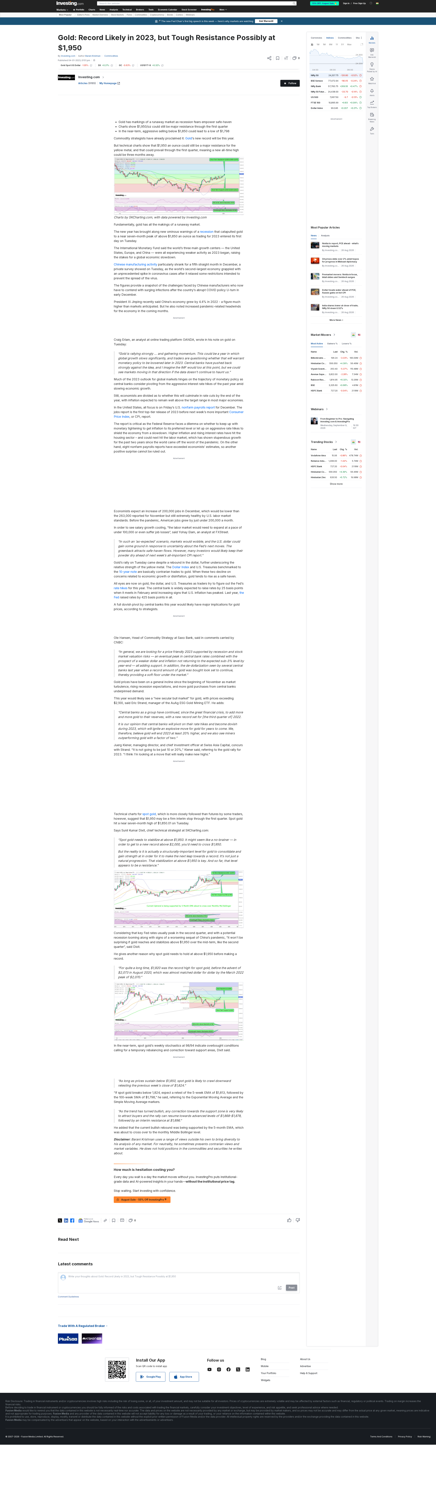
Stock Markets (117, 15)
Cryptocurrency (157, 15)
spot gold (149, 814)
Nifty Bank (316, 86)
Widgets (265, 1380)
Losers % (347, 343)
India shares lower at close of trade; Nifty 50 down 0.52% (340, 307)
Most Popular (65, 15)
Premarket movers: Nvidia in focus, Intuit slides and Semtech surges (340, 275)
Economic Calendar (167, 10)
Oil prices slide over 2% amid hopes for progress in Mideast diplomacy (340, 260)
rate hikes (120, 588)
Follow (292, 83)
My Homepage (108, 83)
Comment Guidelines (68, 1296)
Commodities (141, 15)
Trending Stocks (322, 442)
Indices (330, 38)
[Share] (269, 58)
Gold (188, 138)
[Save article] (278, 58)
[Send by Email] (122, 1220)
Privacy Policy (405, 1436)
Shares (359, 38)
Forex (129, 15)
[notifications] (371, 3)
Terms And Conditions (381, 1436)
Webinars (190, 15)
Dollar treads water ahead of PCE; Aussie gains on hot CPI (339, 291)
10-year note (128, 571)
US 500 (314, 97)
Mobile (265, 1366)
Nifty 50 (314, 75)
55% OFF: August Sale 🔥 (324, 3)
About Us (305, 1359)
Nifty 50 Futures (319, 91)
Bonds (170, 15)
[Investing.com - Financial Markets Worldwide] (70, 3)
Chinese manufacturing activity (135, 264)
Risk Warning (424, 1436)
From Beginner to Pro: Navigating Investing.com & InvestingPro (337, 420)
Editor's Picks (83, 15)
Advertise (305, 1366)
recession (206, 231)
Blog (263, 1359)
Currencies (316, 38)
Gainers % (332, 343)
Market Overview (100, 15)
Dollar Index (180, 567)
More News (335, 320)
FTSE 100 (315, 102)
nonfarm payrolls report (198, 407)
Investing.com (89, 77)
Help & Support (308, 1373)
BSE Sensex (317, 81)
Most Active (317, 343)
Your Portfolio (268, 1373)
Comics (179, 15)
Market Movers (321, 334)
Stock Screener (189, 10)
